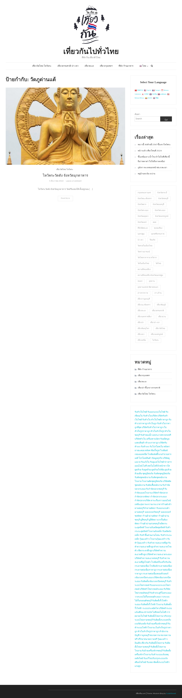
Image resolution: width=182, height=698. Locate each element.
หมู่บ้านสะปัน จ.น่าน (146, 174)
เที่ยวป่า (141, 322)
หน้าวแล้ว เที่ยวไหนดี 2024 (150, 151)
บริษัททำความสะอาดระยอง (158, 554)
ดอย (154, 222)
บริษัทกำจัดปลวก (160, 493)
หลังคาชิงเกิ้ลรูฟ (152, 450)
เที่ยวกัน (145, 643)
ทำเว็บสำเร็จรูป (158, 431)
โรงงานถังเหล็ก (155, 531)
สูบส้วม (168, 470)
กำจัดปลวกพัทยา (142, 496)
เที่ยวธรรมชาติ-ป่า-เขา (67, 66)
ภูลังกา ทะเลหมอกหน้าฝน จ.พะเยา (152, 167)
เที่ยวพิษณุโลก (143, 328)
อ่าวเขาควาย (143, 293)
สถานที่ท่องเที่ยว (144, 269)
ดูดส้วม (138, 470)
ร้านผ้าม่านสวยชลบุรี (149, 523)
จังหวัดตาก (142, 204)
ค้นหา (137, 114)
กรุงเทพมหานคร (144, 193)
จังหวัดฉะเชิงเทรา (145, 199)
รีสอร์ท (152, 240)
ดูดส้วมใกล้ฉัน (158, 470)
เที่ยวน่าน (162, 317)
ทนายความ (155, 635)
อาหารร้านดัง (162, 504)
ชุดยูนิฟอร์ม (147, 473)
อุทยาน (152, 281)
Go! (166, 120)
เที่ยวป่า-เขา (155, 322)
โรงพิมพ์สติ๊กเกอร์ (156, 454)
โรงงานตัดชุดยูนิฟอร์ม (152, 481)
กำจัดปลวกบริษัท (142, 500)
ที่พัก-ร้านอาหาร (126, 66)
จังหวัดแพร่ (142, 222)
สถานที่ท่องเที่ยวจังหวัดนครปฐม (150, 275)
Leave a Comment (74, 181)
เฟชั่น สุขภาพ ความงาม (145, 504)
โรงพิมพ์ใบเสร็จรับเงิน (161, 562)
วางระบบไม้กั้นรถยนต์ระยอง (148, 597)
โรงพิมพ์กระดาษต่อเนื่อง (161, 566)
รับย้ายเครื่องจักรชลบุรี (157, 624)
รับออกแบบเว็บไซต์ (156, 412)
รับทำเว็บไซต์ (141, 412)
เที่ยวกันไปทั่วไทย (91, 50)
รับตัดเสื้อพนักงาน (154, 485)
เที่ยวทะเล (89, 66)
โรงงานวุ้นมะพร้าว (158, 539)
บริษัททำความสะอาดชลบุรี (147, 558)
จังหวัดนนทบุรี (158, 204)
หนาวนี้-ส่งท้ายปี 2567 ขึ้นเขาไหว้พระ (154, 144)
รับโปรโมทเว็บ (156, 446)
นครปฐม (141, 234)
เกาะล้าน (158, 293)
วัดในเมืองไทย (143, 263)
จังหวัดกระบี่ (162, 193)
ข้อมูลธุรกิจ (157, 458)
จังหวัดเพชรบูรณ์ (161, 216)
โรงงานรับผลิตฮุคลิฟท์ (155, 527)
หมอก (140, 281)
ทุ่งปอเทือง (158, 228)
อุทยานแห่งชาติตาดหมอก (148, 287)
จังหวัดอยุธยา (143, 216)
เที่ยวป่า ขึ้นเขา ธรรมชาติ (149, 388)
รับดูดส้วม (146, 470)
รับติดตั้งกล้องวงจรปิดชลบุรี (153, 581)
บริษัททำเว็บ (140, 439)
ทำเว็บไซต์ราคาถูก (159, 419)
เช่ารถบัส (148, 612)
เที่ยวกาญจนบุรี (144, 299)
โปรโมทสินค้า (145, 458)
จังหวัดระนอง (143, 210)
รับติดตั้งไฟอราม (155, 616)
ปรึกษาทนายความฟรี (147, 639)
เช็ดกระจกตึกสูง (145, 550)
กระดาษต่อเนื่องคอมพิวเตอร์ (155, 573)
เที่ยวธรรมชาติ (158, 311)
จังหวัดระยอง (160, 210)
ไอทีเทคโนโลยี (159, 612)
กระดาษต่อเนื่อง (142, 566)
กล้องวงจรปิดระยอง (144, 577)
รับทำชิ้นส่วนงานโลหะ (150, 535)
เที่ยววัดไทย (160, 328)
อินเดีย (138, 643)
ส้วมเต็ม (138, 473)
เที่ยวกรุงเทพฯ (106, 66)
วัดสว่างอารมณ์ (144, 252)
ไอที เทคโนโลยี (150, 466)
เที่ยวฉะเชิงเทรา (144, 305)
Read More (65, 198)
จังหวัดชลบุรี (163, 199)
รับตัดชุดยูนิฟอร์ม (162, 473)
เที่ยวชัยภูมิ (161, 305)
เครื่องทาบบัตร (153, 439)
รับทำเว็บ (146, 419)
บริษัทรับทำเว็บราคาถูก (152, 427)
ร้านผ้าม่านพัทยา (150, 516)
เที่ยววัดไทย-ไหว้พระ (41, 66)
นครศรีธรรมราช (157, 234)
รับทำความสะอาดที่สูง (158, 543)
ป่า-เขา (140, 240)
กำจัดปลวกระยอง (159, 496)
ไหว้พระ (155, 340)
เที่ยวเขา (141, 334)
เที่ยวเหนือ (142, 340)
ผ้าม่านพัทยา (150, 508)
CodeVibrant (171, 693)
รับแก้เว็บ (145, 462)
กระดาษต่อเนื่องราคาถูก (146, 570)
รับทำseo (145, 446)
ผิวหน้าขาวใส (163, 466)
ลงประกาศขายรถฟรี (161, 435)
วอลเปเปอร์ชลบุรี (152, 512)
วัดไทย (158, 263)
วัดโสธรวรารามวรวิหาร (147, 258)
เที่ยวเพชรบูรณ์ (157, 334)
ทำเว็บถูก (152, 423)
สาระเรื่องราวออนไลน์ (161, 500)
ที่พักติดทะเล (143, 228)
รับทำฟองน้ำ (146, 435)
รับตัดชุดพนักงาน (143, 477)
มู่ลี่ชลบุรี (144, 520)
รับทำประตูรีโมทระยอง (160, 593)
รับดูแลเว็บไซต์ (157, 462)
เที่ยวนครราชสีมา (145, 317)
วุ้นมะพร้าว (145, 539)
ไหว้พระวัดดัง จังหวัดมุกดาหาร (65, 175)
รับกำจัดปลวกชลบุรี (155, 489)
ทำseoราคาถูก (152, 443)
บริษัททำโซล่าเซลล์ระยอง (151, 589)
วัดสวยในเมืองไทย (145, 246)
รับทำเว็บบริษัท (150, 416)
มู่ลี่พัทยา (153, 520)
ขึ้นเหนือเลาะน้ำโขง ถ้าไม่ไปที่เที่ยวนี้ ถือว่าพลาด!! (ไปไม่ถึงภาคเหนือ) (154, 159)
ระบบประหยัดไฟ (150, 608)
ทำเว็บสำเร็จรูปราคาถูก (148, 631)
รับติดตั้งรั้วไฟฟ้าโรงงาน (152, 604)
